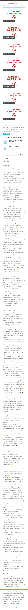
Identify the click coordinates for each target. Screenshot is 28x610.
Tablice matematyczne (14, 146)
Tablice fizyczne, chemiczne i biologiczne (15, 141)
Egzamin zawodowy (9, 21)
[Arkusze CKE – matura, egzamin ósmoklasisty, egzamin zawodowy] (14, 3)
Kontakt (6, 133)
